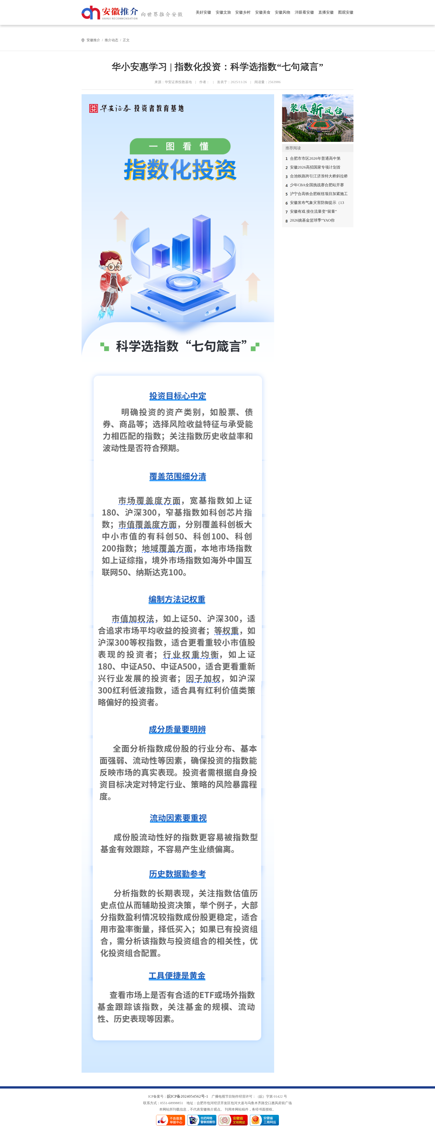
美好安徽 (203, 12)
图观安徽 (345, 12)
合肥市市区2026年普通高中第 (315, 158)
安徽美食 (263, 12)
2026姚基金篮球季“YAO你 (312, 220)
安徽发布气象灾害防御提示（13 (317, 202)
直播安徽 (326, 12)
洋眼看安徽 (304, 12)
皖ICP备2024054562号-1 (187, 1096)
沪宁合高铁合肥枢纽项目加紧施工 (319, 194)
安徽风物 (282, 12)
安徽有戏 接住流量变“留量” (313, 211)
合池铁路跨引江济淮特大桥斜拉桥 (319, 176)
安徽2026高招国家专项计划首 (315, 167)
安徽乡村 (243, 12)
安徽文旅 (223, 12)
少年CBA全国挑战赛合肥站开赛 (317, 185)
